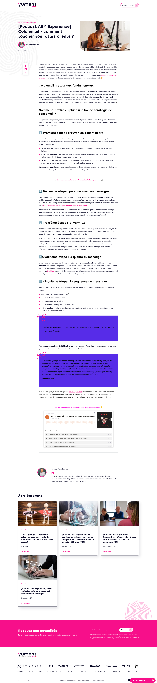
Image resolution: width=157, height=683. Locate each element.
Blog (24, 16)
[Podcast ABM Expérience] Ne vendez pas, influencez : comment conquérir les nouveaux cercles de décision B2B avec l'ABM (78, 538)
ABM (40, 16)
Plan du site (63, 680)
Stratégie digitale (35, 16)
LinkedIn (53, 473)
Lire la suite (25, 551)
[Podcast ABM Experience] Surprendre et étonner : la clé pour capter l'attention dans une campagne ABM (119, 538)
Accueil (20, 16)
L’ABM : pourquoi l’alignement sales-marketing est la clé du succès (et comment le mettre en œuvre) (37, 538)
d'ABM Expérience (75, 392)
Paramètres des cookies (98, 680)
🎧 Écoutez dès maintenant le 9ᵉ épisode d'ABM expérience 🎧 (78, 180)
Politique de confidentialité (83, 680)
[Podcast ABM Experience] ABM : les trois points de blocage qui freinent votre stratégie (36, 591)
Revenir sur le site (128, 5)
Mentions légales (71, 680)
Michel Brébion (63, 469)
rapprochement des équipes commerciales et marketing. (65, 205)
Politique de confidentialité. (131, 638)
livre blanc (51, 271)
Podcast (28, 16)
